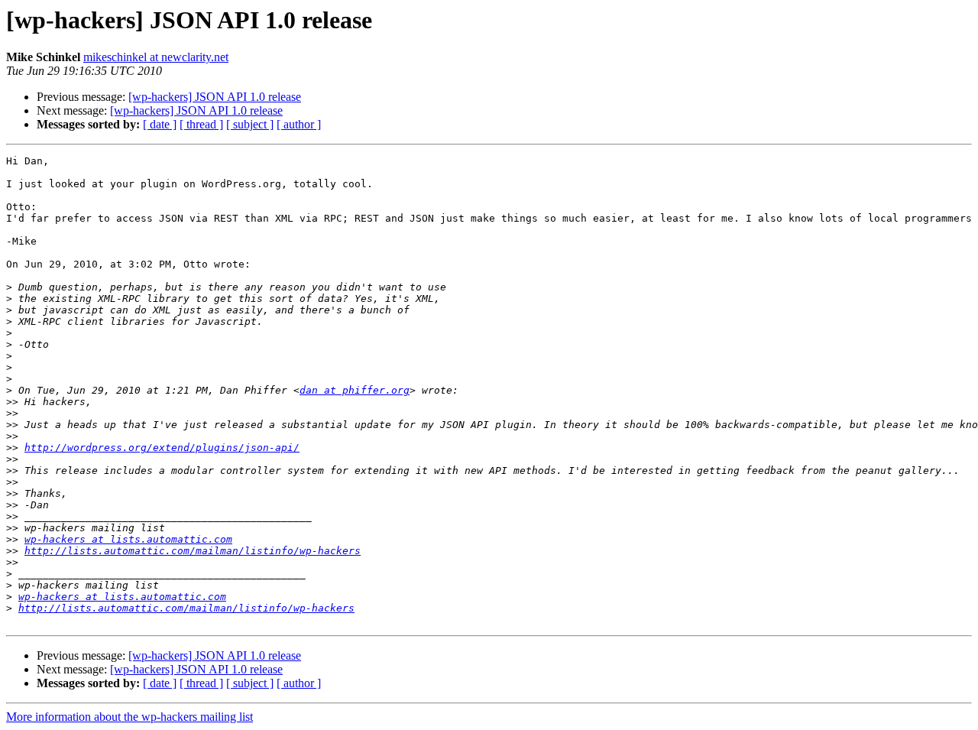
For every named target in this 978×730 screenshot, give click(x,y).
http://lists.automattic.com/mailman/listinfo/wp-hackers (192, 550)
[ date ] (159, 124)
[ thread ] (201, 124)
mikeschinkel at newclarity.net (155, 56)
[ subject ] (250, 124)
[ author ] (299, 124)
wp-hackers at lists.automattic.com (128, 539)
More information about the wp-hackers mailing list (129, 716)
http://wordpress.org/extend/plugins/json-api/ (162, 447)
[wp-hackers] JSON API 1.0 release (214, 96)
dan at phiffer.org (355, 390)
